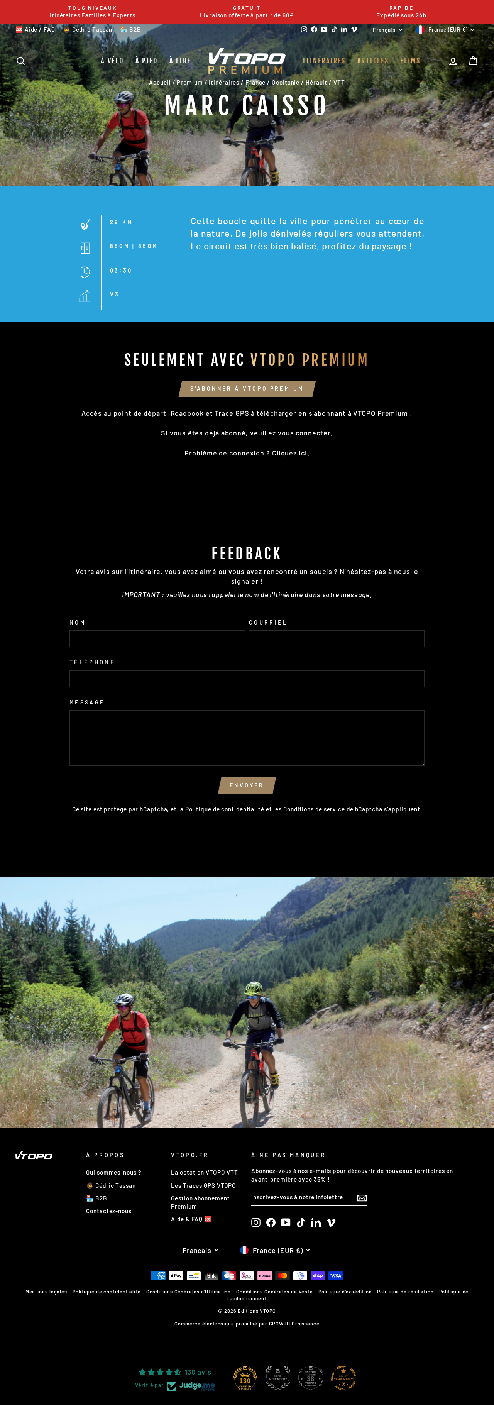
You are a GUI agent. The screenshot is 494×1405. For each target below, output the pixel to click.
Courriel (268, 622)
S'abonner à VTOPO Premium (247, 388)
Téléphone (92, 662)
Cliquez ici (289, 453)
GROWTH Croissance (294, 1323)
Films (410, 60)
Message (87, 702)
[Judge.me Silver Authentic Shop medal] (278, 1378)
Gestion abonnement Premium (200, 1202)
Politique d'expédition (345, 1291)
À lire (180, 60)
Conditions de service (314, 809)
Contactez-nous (109, 1210)
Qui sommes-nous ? (113, 1172)
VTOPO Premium (380, 413)
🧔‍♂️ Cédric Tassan (88, 29)
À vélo (112, 60)
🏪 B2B (130, 29)
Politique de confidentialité (224, 809)
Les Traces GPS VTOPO (203, 1185)
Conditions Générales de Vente (274, 1291)
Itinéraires (324, 60)
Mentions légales (46, 1291)
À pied (146, 60)
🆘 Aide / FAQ (35, 29)
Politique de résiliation (405, 1291)
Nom (77, 622)
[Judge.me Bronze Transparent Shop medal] (343, 1378)
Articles (373, 60)
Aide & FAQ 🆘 (191, 1218)
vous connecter (304, 432)
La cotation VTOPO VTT (204, 1172)
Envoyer (247, 785)
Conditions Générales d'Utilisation (188, 1291)
